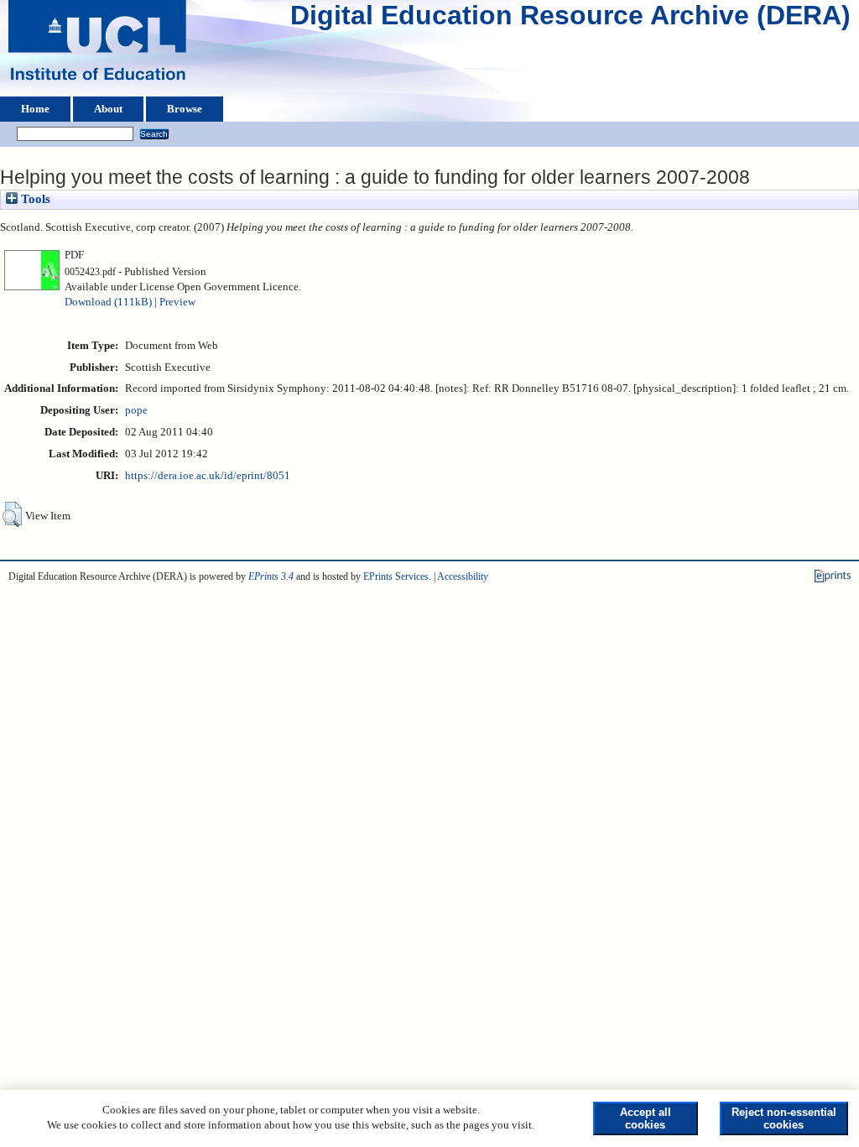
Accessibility (462, 576)
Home (35, 109)
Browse (184, 109)
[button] (12, 514)
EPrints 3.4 (271, 576)
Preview (177, 302)
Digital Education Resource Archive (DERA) (570, 19)
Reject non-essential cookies (783, 1118)
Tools (34, 199)
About (108, 109)
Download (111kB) (108, 302)
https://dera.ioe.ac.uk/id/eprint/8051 (207, 476)
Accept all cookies (645, 1118)
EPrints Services (396, 576)
